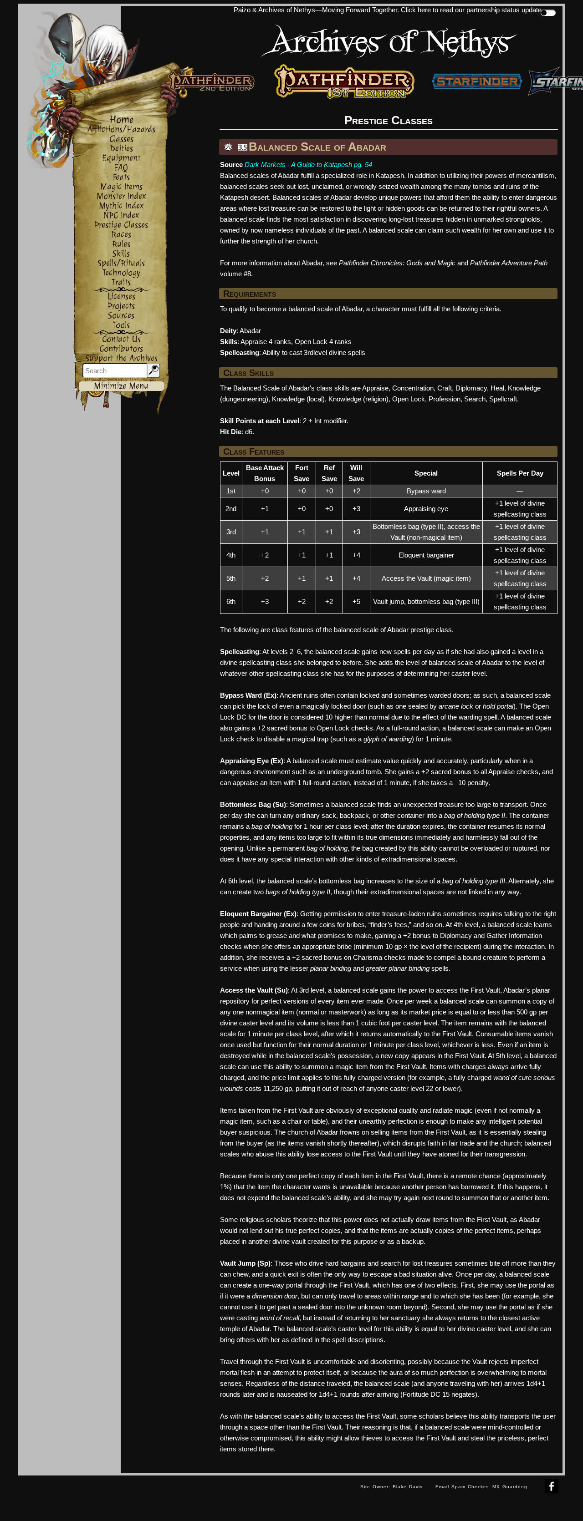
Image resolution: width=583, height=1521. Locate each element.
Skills (121, 254)
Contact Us (121, 339)
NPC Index (121, 215)
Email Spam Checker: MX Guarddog (481, 1486)
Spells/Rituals (121, 263)
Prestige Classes (121, 225)
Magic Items (121, 187)
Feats (121, 177)
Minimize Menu (121, 386)
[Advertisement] (186, 1495)
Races (121, 234)
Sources (121, 315)
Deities (121, 148)
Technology (121, 273)
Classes (121, 139)
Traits (121, 282)
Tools (121, 325)
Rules (121, 244)
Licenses (121, 296)
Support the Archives (121, 358)
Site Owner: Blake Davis (391, 1486)
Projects (121, 306)
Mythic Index (121, 206)
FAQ (121, 167)
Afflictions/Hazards (121, 129)
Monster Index (121, 196)
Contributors (121, 349)
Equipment (121, 158)
